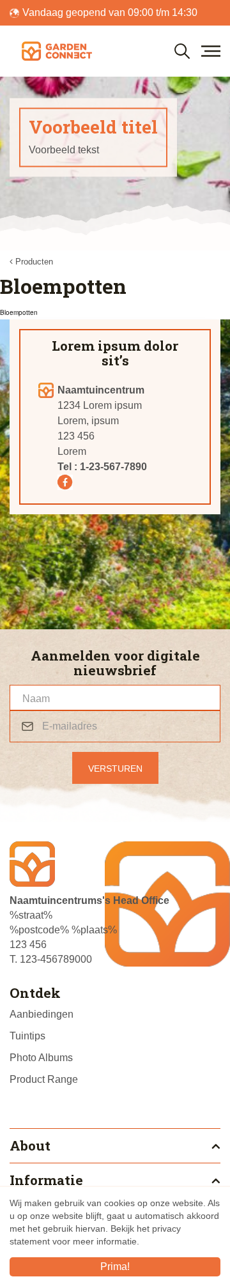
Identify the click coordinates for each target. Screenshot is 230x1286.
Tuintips (27, 1035)
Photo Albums (41, 1057)
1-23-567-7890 (113, 466)
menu (210, 51)
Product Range (44, 1079)
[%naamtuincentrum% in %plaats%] (56, 51)
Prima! (115, 1266)
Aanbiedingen (41, 1014)
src (182, 51)
